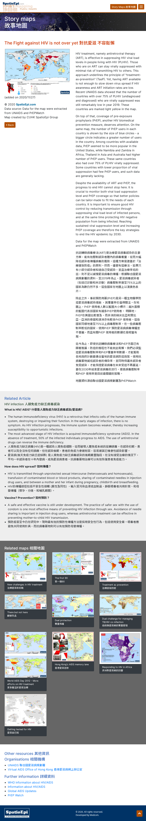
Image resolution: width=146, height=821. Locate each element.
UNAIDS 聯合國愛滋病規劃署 (26, 765)
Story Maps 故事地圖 (124, 6)
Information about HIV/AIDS (26, 786)
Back (10, 124)
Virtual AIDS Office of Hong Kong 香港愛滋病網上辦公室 (45, 769)
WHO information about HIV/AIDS (30, 782)
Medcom (94, 815)
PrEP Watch (16, 795)
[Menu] (141, 7)
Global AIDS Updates (22, 791)
